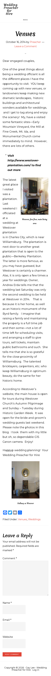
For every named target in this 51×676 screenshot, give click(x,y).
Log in (35, 670)
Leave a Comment (25, 46)
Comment (10, 558)
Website (8, 636)
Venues (22, 519)
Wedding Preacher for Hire (11, 9)
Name (7, 602)
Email (7, 619)
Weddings (34, 519)
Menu (25, 19)
